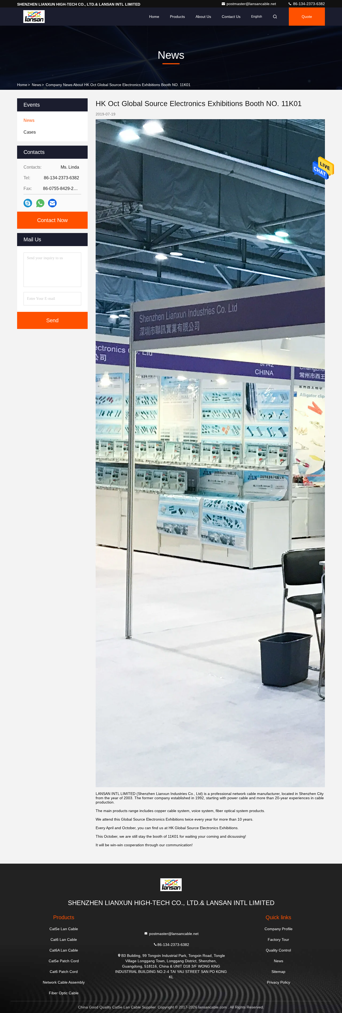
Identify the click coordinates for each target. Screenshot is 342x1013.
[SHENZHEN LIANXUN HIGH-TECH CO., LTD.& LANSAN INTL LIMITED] (34, 16)
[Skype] (27, 203)
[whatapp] (40, 203)
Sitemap (278, 971)
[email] (52, 203)
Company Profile (279, 929)
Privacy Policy (278, 982)
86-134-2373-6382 (308, 4)
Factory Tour (278, 939)
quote (307, 16)
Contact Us (231, 16)
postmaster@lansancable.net (252, 4)
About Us (203, 16)
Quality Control (278, 950)
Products (177, 16)
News (36, 85)
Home (154, 16)
